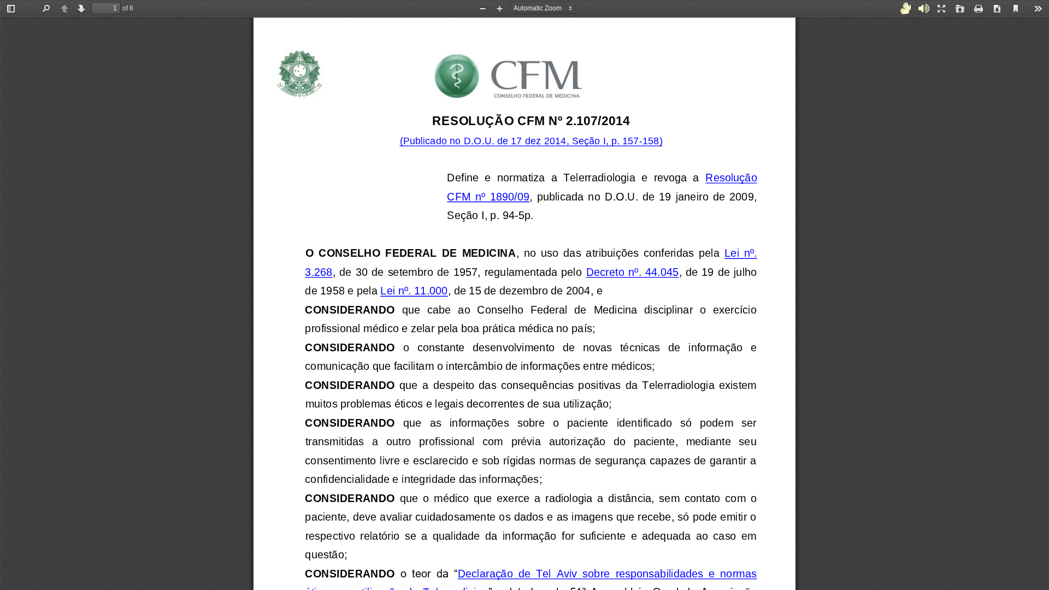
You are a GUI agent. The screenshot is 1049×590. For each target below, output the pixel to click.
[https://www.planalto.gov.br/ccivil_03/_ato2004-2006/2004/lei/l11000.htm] (414, 293)
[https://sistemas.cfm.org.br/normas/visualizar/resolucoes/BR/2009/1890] (732, 180)
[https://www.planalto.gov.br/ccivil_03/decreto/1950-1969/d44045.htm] (632, 275)
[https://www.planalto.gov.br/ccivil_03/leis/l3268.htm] (742, 255)
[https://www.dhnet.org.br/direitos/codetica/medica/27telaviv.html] (609, 576)
